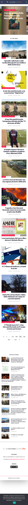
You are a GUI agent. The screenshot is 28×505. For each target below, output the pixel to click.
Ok (14, 502)
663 (15, 339)
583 (9, 339)
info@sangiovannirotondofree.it (16, 459)
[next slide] (24, 350)
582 (24, 336)
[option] (14, 13)
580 (16, 336)
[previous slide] (3, 350)
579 (13, 336)
